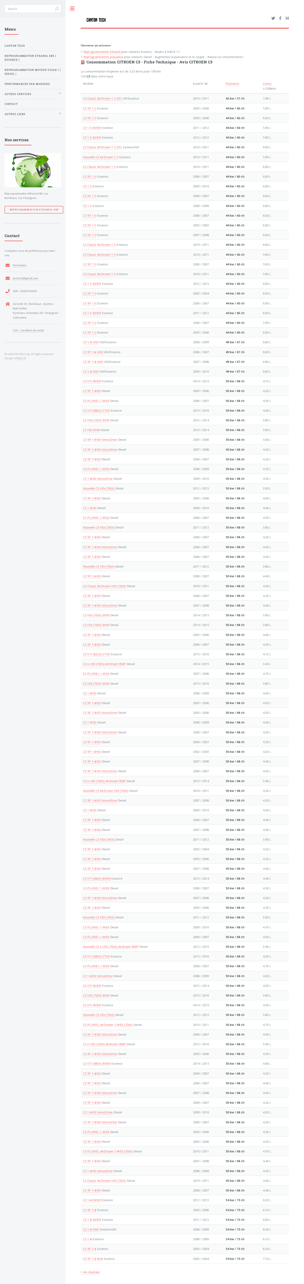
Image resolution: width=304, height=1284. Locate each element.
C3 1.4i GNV (91, 342)
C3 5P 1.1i (89, 108)
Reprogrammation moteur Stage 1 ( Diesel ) (33, 72)
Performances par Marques (27, 84)
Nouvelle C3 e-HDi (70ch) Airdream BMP (110, 946)
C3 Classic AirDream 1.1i (99, 167)
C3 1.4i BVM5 (92, 1200)
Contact (11, 104)
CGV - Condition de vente (28, 330)
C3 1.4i (87, 1239)
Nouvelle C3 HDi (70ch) (98, 488)
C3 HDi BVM (91, 430)
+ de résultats (90, 1272)
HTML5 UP (20, 358)
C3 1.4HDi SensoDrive (98, 478)
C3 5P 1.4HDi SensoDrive (100, 439)
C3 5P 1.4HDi (92, 391)
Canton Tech (15, 45)
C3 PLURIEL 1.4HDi (96, 401)
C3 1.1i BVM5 (92, 128)
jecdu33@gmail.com (25, 278)
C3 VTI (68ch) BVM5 (96, 878)
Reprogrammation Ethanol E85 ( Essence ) (30, 58)
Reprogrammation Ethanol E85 (34, 209)
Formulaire (19, 265)
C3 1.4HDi (89, 508)
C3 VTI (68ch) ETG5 (96, 410)
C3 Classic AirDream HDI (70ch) (104, 586)
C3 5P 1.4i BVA (93, 1259)
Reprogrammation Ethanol (101, 52)
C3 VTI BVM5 (92, 381)
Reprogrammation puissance (103, 57)
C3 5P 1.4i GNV (93, 352)
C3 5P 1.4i (89, 1210)
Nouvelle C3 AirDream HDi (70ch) (105, 791)
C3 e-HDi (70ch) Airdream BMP (104, 664)
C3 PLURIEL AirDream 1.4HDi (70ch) (108, 1025)
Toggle (72, 8)
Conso (267, 83)
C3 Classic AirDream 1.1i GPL (102, 98)
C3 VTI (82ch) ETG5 (96, 654)
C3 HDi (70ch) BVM (96, 420)
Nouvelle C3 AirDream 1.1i (100, 157)
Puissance (232, 83)
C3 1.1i (87, 186)
